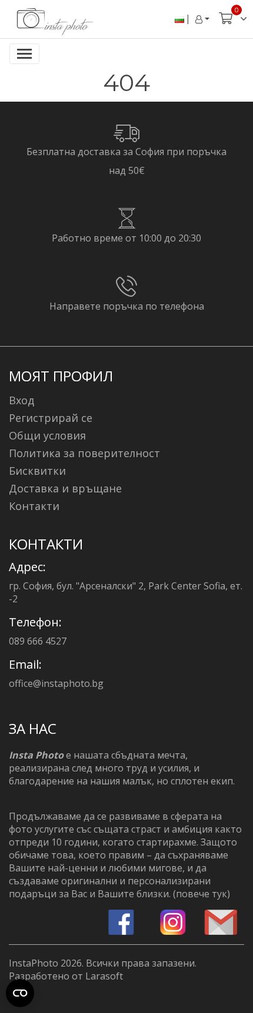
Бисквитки (37, 471)
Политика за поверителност (84, 453)
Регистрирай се (50, 418)
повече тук (201, 893)
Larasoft (104, 976)
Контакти (34, 506)
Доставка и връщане (65, 488)
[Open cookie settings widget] (20, 993)
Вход (21, 400)
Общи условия (47, 435)
